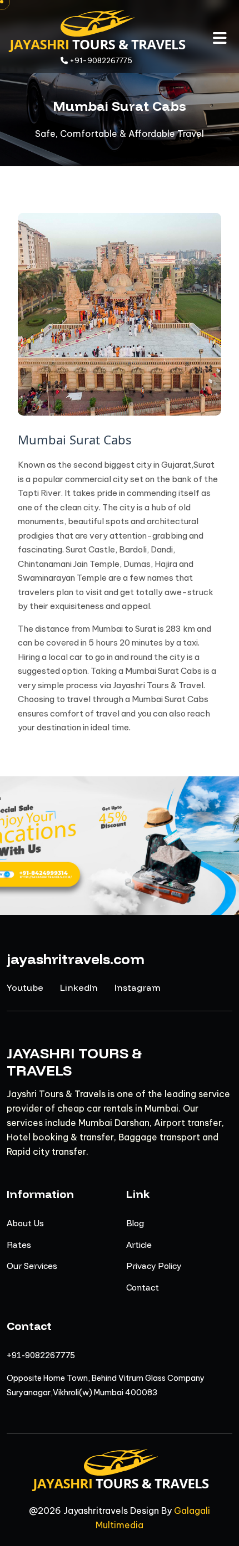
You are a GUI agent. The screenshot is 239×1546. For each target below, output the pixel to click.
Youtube (25, 987)
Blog (135, 1223)
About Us (25, 1223)
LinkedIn (79, 987)
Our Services (32, 1266)
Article (139, 1245)
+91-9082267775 (41, 1355)
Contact (142, 1287)
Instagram (137, 987)
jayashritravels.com (76, 959)
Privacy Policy (153, 1266)
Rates (19, 1245)
